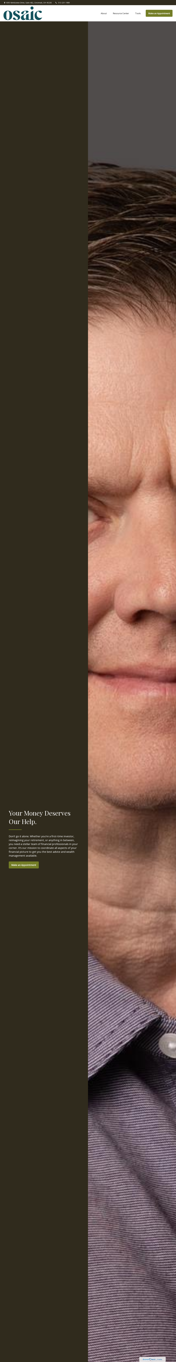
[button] (104, 13)
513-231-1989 (64, 2)
